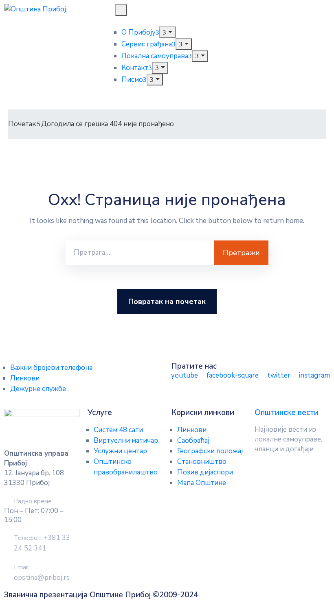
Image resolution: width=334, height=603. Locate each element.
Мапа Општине (201, 482)
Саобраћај (193, 440)
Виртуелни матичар (126, 440)
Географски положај (210, 451)
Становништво (201, 461)
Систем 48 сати (118, 430)
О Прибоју (138, 32)
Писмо (132, 79)
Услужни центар (120, 451)
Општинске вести (287, 412)
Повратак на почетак (167, 301)
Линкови (25, 378)
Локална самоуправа (154, 56)
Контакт (134, 67)
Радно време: (33, 501)
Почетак (22, 124)
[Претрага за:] (140, 252)
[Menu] (167, 32)
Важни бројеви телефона (51, 367)
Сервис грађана (146, 44)
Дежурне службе (38, 388)
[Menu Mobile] (121, 10)
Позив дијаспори (205, 472)
